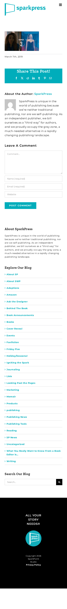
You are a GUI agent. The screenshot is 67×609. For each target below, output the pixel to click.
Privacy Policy (33, 565)
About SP (12, 274)
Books (10, 322)
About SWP (14, 281)
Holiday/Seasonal (17, 356)
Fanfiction (13, 342)
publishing (13, 410)
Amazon (12, 294)
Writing (11, 461)
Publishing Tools (16, 423)
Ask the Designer (17, 301)
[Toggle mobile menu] (60, 4)
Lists (9, 376)
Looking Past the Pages (21, 383)
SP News (12, 437)
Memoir (11, 396)
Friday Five (13, 349)
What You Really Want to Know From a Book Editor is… (34, 453)
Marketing (13, 389)
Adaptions (13, 288)
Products (12, 403)
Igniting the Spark (18, 362)
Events (11, 335)
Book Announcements (20, 315)
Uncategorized (16, 444)
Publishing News (17, 417)
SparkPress (43, 94)
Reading (12, 430)
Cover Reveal (14, 328)
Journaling (13, 369)
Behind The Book (17, 308)
